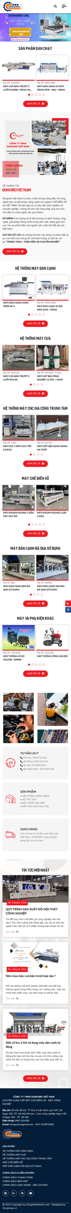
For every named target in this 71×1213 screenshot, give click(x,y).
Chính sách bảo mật (15, 1181)
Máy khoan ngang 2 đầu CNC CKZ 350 (18, 514)
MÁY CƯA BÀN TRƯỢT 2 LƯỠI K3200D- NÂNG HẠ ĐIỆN (16, 88)
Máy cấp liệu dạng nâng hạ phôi (52, 448)
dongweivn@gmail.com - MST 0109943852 (32, 1124)
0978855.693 (39, 765)
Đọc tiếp (10, 932)
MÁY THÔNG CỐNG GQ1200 (52, 656)
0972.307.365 (47, 769)
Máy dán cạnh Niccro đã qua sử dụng (50, 588)
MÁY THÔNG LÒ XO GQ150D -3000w (13, 658)
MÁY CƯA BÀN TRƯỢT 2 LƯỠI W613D (16, 378)
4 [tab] (40, 95)
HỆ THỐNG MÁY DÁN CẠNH (17, 1151)
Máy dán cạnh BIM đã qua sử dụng (16, 588)
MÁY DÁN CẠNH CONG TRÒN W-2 (16, 304)
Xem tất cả (34, 104)
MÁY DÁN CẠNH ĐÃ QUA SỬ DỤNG (21, 1166)
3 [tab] (36, 95)
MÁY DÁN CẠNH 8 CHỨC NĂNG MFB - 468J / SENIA (51, 88)
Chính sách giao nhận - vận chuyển (25, 1185)
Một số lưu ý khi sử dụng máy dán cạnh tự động (33, 1044)
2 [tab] (32, 95)
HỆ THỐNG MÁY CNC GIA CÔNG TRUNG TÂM (27, 1158)
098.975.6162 (40, 758)
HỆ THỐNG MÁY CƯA (14, 1155)
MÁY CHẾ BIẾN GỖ (12, 1162)
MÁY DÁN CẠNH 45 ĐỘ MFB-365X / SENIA (49, 308)
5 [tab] (43, 95)
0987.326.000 (22, 1121)
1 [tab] (29, 95)
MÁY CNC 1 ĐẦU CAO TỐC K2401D (17, 448)
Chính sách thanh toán (17, 1177)
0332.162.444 (41, 761)
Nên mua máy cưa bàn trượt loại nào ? (31, 976)
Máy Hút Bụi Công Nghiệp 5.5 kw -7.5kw (50, 378)
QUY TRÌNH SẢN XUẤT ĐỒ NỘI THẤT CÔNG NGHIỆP (31, 911)
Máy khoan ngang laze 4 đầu (51, 514)
